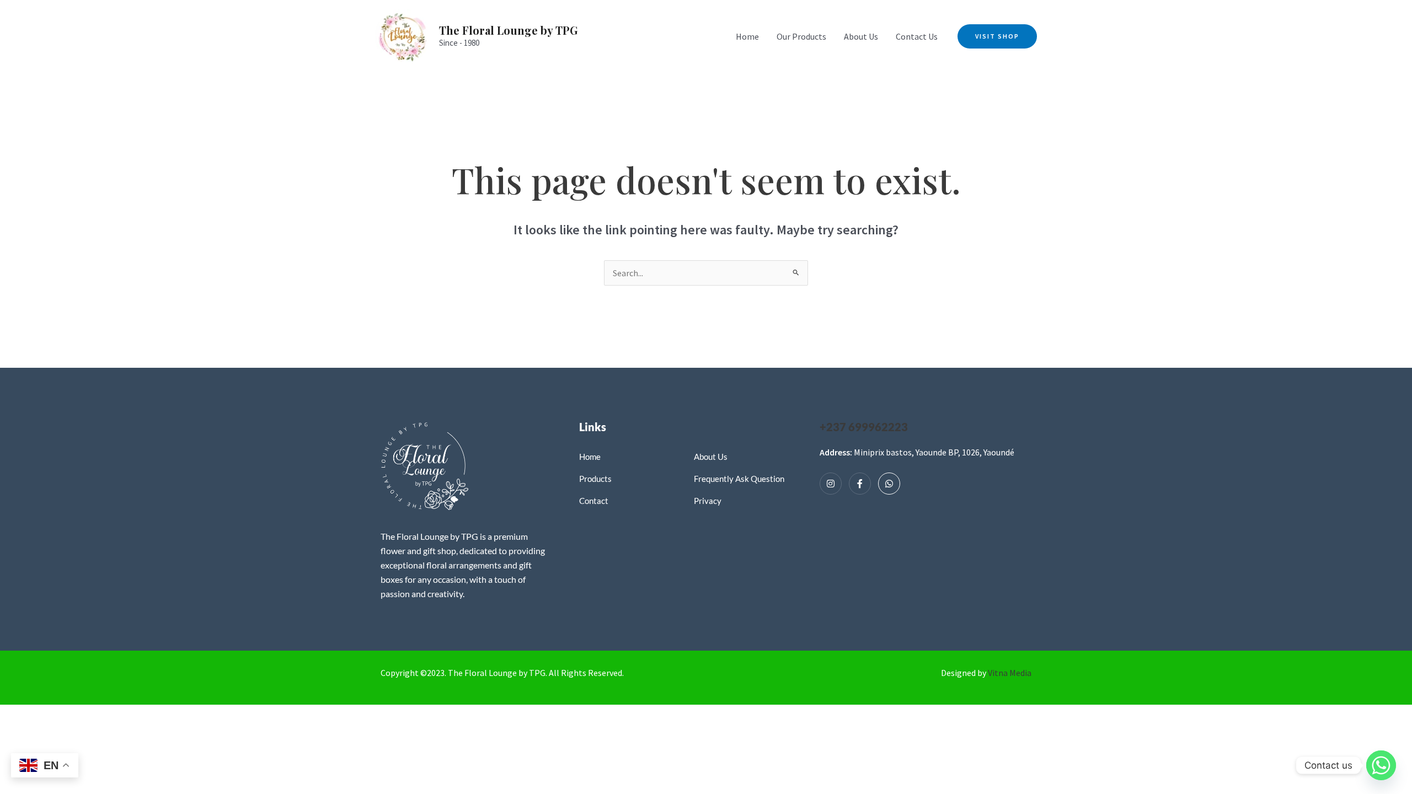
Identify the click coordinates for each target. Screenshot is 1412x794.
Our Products (801, 36)
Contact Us (917, 36)
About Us (861, 36)
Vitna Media (1009, 672)
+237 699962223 (864, 426)
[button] (997, 36)
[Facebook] (860, 484)
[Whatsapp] (889, 484)
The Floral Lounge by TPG (508, 30)
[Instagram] (831, 484)
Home (747, 36)
